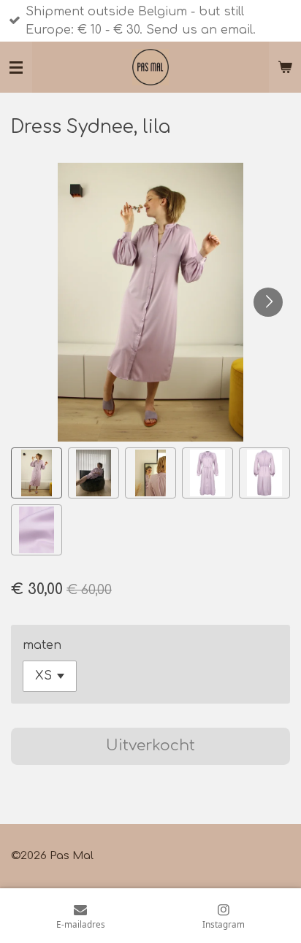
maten (42, 645)
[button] (36, 473)
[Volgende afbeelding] (268, 302)
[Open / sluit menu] (16, 67)
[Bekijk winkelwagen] (285, 67)
